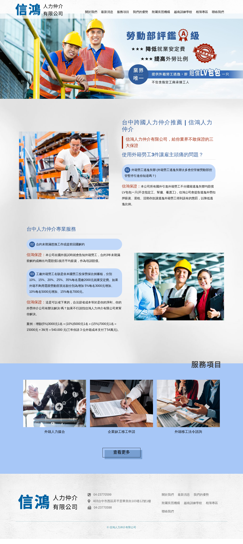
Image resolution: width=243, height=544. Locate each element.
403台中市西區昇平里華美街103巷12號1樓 (122, 501)
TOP (233, 468)
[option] (121, 56)
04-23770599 (102, 494)
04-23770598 (103, 507)
